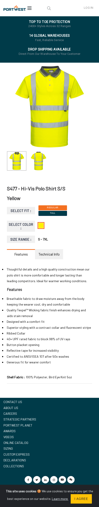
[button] (48, 8)
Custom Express (16, 454)
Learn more (60, 499)
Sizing (8, 448)
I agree (81, 499)
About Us (10, 408)
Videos (8, 437)
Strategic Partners (19, 419)
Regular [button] (52, 207)
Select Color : (21, 226)
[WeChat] (71, 479)
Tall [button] (52, 213)
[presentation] (13, 106)
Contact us (12, 402)
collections (13, 466)
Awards (9, 431)
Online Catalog (15, 443)
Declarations (14, 460)
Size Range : (21, 239)
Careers (10, 413)
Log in (88, 7)
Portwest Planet (17, 425)
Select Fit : (21, 211)
